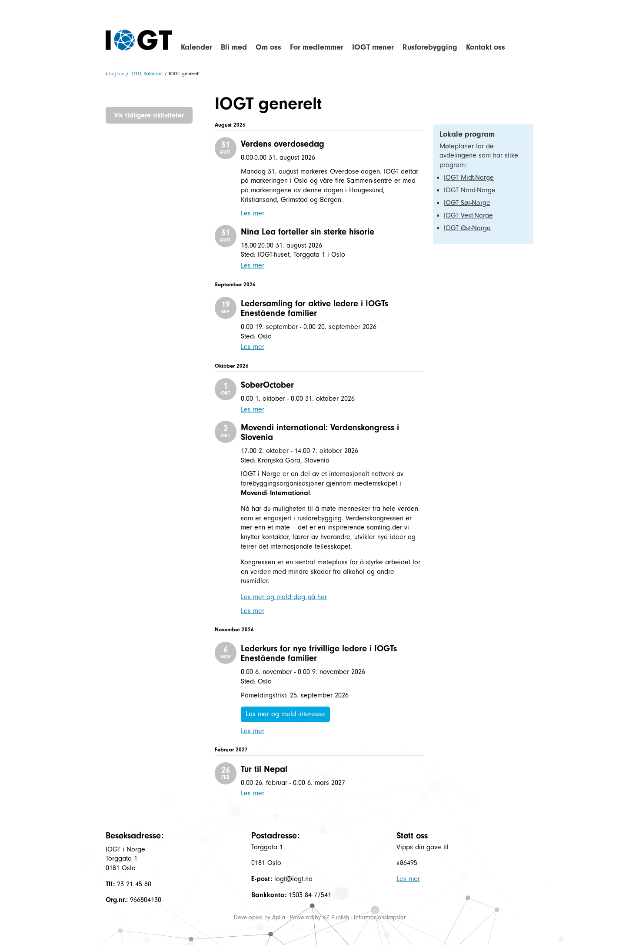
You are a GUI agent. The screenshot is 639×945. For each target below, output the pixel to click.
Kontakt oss (485, 47)
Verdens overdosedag (282, 144)
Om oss (268, 47)
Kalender (196, 47)
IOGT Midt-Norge (469, 177)
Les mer (252, 213)
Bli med (234, 47)
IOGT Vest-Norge (468, 215)
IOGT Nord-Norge (470, 190)
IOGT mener (373, 47)
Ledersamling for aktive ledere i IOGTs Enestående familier (314, 308)
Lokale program (467, 134)
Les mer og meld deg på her (284, 597)
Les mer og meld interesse (285, 714)
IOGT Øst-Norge (467, 228)
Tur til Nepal (264, 769)
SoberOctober (267, 385)
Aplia (278, 917)
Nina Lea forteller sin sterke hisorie (307, 232)
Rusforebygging (430, 47)
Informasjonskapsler (380, 917)
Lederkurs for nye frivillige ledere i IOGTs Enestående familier (319, 653)
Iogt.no (117, 73)
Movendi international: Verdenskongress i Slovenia (320, 432)
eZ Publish (336, 917)
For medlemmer (316, 47)
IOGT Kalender (146, 73)
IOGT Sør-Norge (467, 203)
